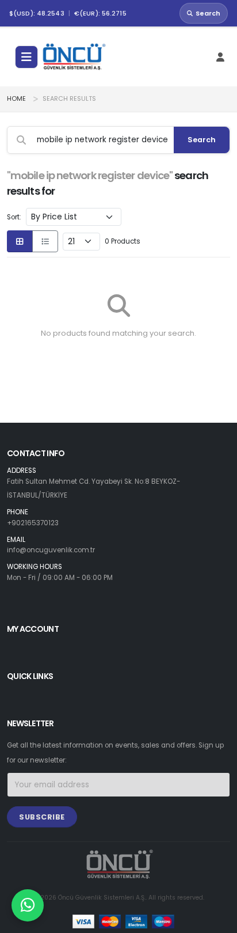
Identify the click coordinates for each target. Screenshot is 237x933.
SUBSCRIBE (42, 817)
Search (208, 13)
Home (16, 98)
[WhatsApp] (28, 905)
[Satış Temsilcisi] (28, 905)
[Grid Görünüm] (20, 241)
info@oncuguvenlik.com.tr (51, 550)
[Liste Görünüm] (45, 241)
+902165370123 (33, 523)
